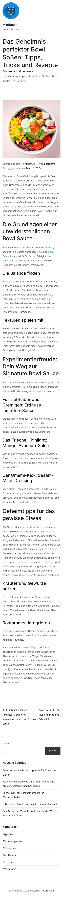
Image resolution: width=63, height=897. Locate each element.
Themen (7, 862)
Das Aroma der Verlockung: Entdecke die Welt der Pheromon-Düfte (31, 813)
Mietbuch (10, 25)
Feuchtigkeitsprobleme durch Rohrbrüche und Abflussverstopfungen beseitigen (28, 783)
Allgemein (30, 163)
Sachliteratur (10, 855)
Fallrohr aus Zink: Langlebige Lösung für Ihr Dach (30, 804)
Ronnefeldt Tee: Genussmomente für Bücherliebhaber (23, 795)
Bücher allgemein (12, 841)
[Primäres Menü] (56, 17)
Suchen (7, 743)
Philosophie (9, 848)
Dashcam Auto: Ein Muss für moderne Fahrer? (49, 715)
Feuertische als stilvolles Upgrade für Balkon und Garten (30, 772)
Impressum (48, 890)
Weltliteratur (9, 868)
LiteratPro (49, 163)
